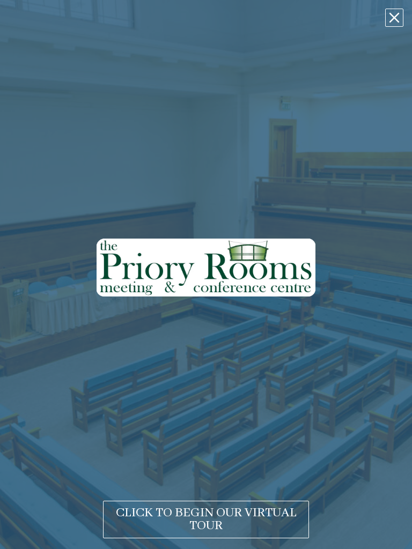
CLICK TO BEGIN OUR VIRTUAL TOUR (206, 519)
